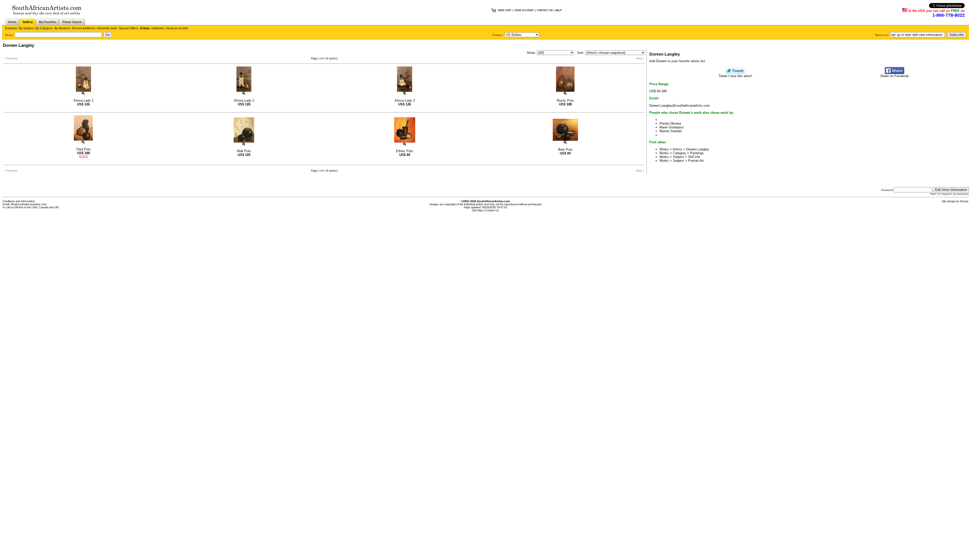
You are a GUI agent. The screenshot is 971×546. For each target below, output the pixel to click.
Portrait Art (696, 161)
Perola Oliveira (670, 123)
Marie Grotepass (671, 127)
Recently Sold (107, 28)
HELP (558, 10)
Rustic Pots (565, 100)
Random (11, 28)
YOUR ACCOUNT (524, 10)
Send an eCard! (177, 28)
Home (12, 22)
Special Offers (128, 28)
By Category (44, 28)
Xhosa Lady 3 (404, 100)
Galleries (158, 28)
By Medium (62, 28)
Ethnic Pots (404, 151)
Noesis (964, 201)
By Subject (26, 28)
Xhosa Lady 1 (83, 100)
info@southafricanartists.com (29, 204)
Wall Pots (244, 151)
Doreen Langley (697, 149)
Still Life (694, 157)
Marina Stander (670, 131)
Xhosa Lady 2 (244, 100)
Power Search (72, 22)
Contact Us (492, 210)
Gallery (28, 22)
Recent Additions (83, 28)
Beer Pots (565, 149)
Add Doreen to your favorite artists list (677, 61)
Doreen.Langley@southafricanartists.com (679, 105)
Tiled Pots (83, 149)
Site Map (477, 210)
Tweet (735, 76)
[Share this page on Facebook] (894, 73)
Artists (145, 28)
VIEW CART (505, 10)
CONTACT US (545, 10)
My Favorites (47, 22)
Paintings (697, 153)
